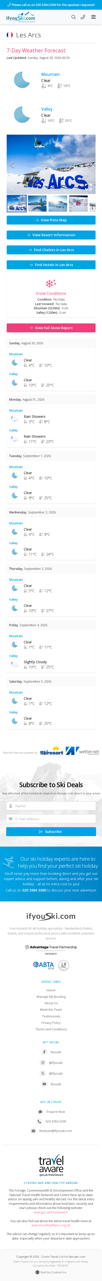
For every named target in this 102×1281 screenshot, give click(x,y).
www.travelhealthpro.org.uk (50, 1225)
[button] (51, 164)
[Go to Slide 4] (78, 203)
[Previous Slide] (12, 164)
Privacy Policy (51, 1023)
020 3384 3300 (56, 1121)
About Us (51, 1003)
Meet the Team (51, 1010)
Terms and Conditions (51, 1029)
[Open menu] (93, 16)
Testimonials (51, 1016)
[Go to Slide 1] (17, 203)
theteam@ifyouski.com (55, 1131)
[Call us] (83, 17)
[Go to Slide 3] (58, 203)
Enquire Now (56, 1112)
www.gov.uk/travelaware (51, 1212)
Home (51, 990)
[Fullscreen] (88, 187)
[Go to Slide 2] (37, 203)
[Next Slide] (90, 164)
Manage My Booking (51, 997)
